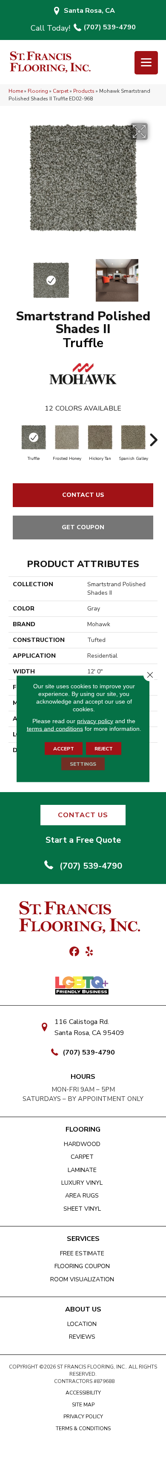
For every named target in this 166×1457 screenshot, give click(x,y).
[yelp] (89, 952)
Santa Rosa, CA (89, 10)
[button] (83, 815)
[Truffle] (33, 437)
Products (83, 91)
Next (153, 276)
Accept (63, 748)
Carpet (61, 91)
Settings (83, 763)
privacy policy (95, 720)
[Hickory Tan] (100, 437)
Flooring (38, 91)
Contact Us (83, 495)
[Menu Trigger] (146, 62)
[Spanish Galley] (133, 437)
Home (16, 91)
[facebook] (74, 952)
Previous (13, 276)
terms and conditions (55, 728)
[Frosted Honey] (66, 437)
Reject (103, 748)
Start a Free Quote (83, 840)
